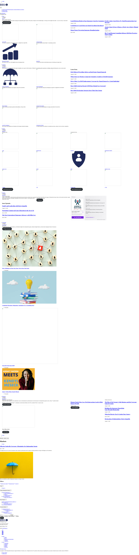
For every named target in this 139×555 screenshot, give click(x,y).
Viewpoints (4, 222)
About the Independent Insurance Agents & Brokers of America (13, 9)
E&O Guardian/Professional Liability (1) (9, 501)
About (5, 537)
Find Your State (4, 11)
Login (3, 1)
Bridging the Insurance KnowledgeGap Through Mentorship (114, 409)
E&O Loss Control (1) (8, 497)
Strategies (3, 64)
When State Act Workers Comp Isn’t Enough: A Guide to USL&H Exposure (92, 76)
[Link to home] (2, 13)
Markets (3, 128)
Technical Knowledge (40, 105)
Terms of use (4, 553)
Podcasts (3, 192)
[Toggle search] (1, 438)
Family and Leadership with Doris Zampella (14, 206)
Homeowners (38, 150)
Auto (3, 150)
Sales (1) (5, 494)
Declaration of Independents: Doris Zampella (117, 419)
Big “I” (5, 538)
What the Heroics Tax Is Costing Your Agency (117, 414)
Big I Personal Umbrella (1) (7, 504)
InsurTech (38, 61)
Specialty (72, 150)
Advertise (6, 540)
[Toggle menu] (5, 438)
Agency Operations (5, 86)
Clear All (16, 483)
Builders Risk (73, 187)
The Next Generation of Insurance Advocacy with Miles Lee (19, 215)
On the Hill (4, 41)
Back (4, 17)
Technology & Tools (39, 125)
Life (37, 187)
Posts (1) (3, 488)
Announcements (39, 41)
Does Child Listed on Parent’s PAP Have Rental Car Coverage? (88, 86)
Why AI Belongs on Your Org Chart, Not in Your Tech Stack (15, 268)
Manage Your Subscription (8, 539)
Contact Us (6, 541)
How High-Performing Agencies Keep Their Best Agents (86, 90)
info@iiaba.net (4, 528)
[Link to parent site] (4, 5)
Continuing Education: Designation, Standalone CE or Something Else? (18, 305)
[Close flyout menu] (1, 7)
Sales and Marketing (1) (6, 492)
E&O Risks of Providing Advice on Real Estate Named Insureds (88, 72)
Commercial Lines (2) (6, 509)
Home (3, 536)
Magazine (4, 396)
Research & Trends (5, 61)
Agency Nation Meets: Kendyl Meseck (10, 391)
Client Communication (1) (8, 493)
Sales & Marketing (39, 86)
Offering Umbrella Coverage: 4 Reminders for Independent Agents (18, 446)
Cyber (106, 187)
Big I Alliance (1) (5, 502)
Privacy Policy (4, 552)
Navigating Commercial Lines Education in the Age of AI (18, 210)
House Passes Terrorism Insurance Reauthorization (85, 30)
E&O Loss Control (4, 483)
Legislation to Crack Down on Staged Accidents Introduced (87, 25)
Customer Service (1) (8, 495)
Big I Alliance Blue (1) (8, 503)
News (3, 16)
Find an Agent (4, 10)
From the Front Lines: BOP (8, 365)
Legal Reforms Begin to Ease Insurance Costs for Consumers (87, 21)
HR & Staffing (4, 105)
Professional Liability (108, 150)
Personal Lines (11, 483)
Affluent (3, 187)
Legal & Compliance (5, 125)
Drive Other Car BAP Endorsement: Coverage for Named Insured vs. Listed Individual (95, 81)
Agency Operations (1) (6, 496)
